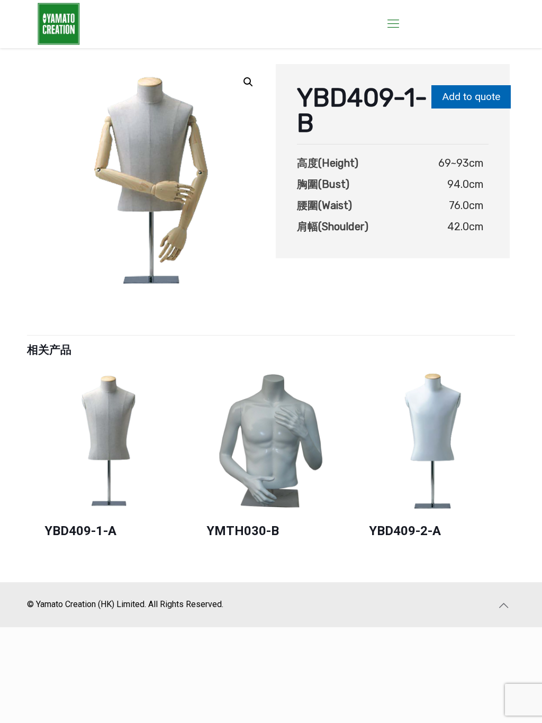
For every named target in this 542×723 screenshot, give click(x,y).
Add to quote (471, 97)
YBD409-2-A (405, 530)
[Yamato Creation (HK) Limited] (59, 24)
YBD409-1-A (80, 530)
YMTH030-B (242, 530)
